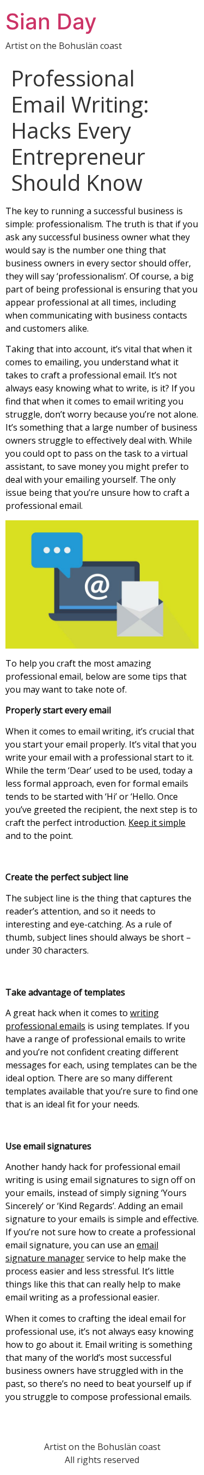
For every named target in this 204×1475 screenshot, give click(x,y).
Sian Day (51, 21)
